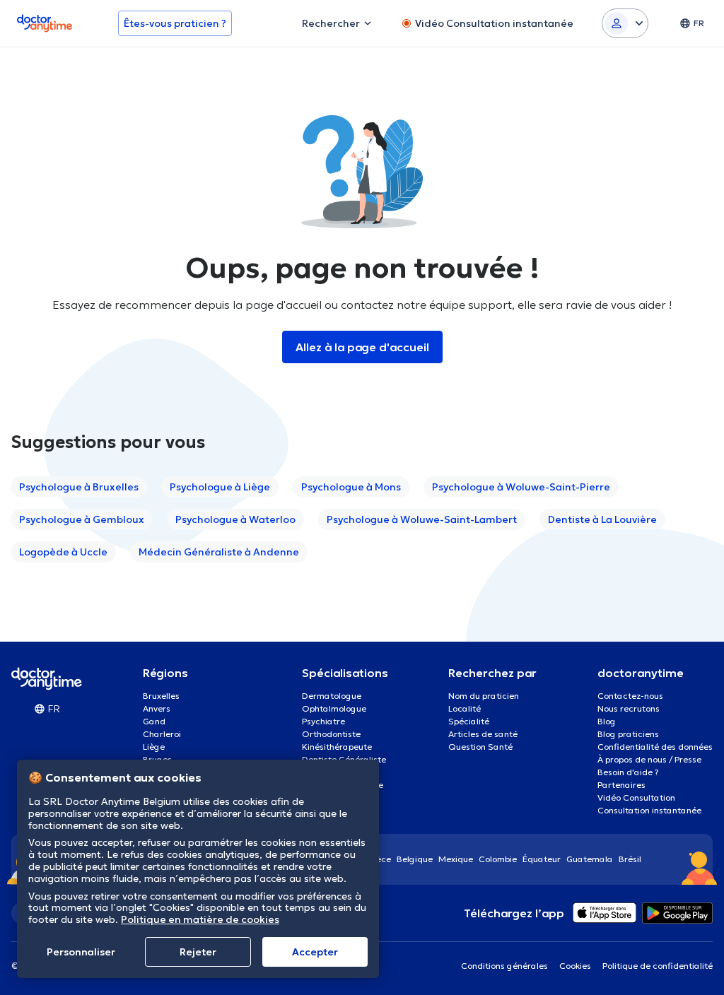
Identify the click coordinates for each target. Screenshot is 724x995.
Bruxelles (161, 695)
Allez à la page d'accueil (362, 347)
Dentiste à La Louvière (602, 519)
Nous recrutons (628, 708)
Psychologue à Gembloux (81, 519)
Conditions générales (504, 965)
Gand (154, 721)
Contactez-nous (630, 695)
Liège (154, 746)
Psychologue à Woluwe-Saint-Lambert (422, 519)
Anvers (156, 708)
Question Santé (480, 746)
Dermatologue (331, 695)
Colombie (498, 859)
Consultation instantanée (649, 810)
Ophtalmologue (334, 708)
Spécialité (468, 721)
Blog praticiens (628, 734)
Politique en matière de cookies (200, 919)
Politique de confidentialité (657, 965)
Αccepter (315, 952)
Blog (606, 721)
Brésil (630, 859)
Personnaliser (81, 952)
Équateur (541, 859)
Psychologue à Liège (220, 487)
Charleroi (162, 734)
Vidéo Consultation (636, 797)
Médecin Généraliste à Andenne (219, 552)
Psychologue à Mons (351, 487)
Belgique (415, 859)
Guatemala (589, 859)
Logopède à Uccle (63, 552)
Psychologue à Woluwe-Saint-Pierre (521, 487)
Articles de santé (483, 734)
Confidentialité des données (655, 746)
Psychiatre (323, 721)
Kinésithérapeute (337, 746)
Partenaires (621, 784)
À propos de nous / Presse (649, 759)
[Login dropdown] (625, 23)
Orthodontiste (331, 734)
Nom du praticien (483, 695)
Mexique (455, 859)
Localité (464, 708)
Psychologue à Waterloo (235, 519)
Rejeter (198, 952)
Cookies (575, 965)
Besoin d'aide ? (628, 772)
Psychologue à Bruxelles (79, 487)
